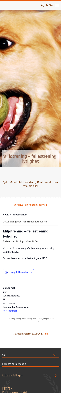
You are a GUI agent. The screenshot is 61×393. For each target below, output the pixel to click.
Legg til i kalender (19, 272)
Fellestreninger (10, 310)
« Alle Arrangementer (15, 214)
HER (44, 258)
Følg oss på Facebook (14, 364)
